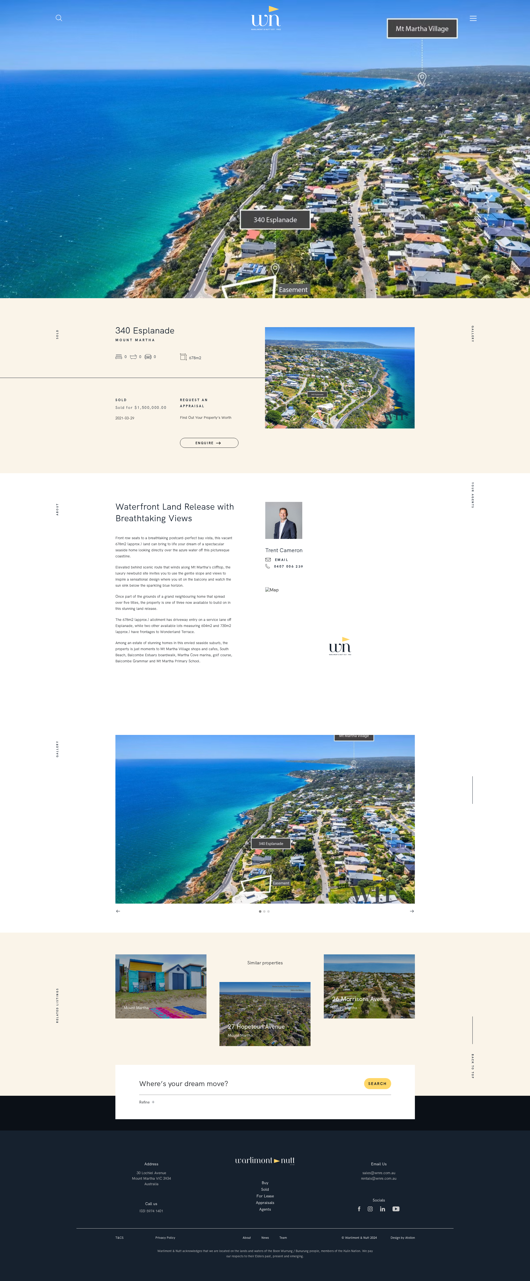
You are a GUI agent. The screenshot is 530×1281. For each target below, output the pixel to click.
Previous (118, 911)
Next (412, 911)
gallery (140, 443)
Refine (144, 1102)
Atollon (410, 1238)
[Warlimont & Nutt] (266, 18)
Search (377, 1083)
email (281, 560)
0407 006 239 (289, 566)
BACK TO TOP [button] (472, 1066)
